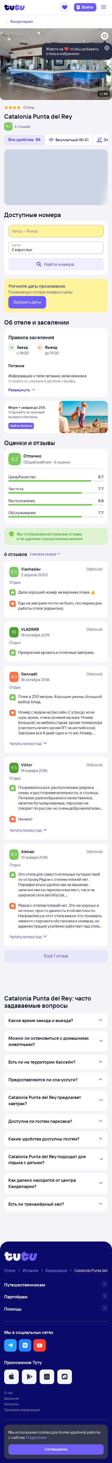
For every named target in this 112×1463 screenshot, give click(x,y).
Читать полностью (25, 743)
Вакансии (11, 1398)
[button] (64, 7)
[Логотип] (14, 7)
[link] (21, 426)
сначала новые (43, 554)
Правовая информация (22, 1410)
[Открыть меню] (104, 7)
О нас (8, 1393)
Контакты (11, 1404)
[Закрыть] (107, 48)
